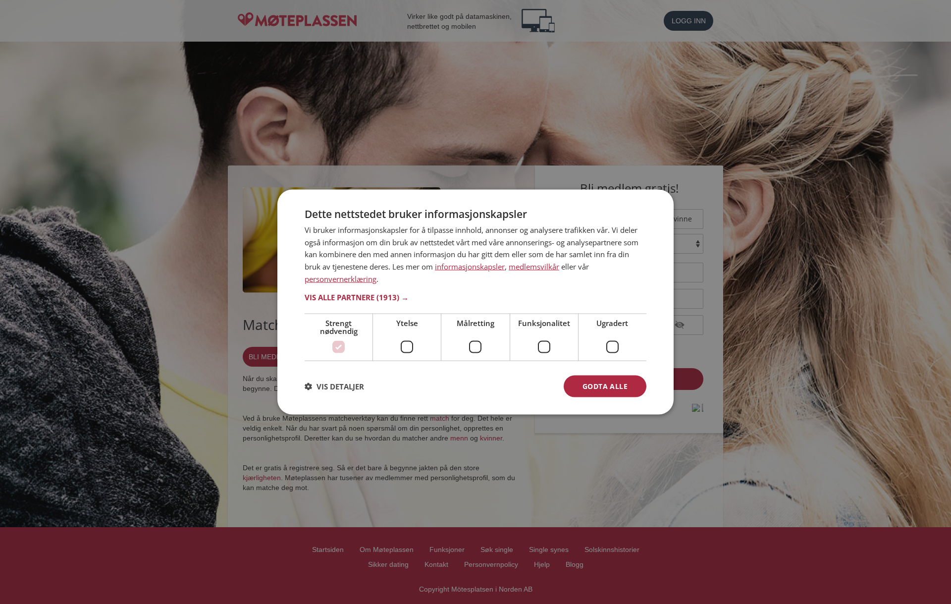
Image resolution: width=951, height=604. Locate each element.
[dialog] (475, 302)
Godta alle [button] (605, 385)
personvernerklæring (340, 278)
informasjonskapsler (470, 267)
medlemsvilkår (534, 267)
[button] (475, 296)
